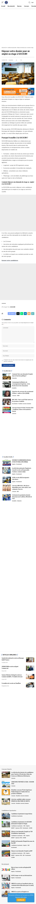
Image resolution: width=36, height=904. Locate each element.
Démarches (14, 378)
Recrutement (19, 464)
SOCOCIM (12, 307)
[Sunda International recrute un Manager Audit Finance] (30, 659)
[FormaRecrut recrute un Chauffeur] (30, 684)
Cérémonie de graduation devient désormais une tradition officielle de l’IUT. (22, 496)
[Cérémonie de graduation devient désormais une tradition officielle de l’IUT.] (7, 497)
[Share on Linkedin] (25, 313)
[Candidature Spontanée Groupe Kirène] (6, 816)
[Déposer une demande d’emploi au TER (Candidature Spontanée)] (6, 834)
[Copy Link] (32, 313)
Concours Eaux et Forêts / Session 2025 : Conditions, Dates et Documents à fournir (22, 409)
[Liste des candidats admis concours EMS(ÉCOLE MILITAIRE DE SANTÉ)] (6, 801)
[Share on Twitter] (18, 313)
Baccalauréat (15, 403)
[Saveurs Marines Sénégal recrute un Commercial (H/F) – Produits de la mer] (30, 676)
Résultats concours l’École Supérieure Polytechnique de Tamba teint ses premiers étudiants (21, 791)
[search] (29, 2)
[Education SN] (6, 2)
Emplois (14, 464)
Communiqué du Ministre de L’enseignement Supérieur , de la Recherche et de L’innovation (21, 383)
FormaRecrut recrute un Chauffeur (11, 683)
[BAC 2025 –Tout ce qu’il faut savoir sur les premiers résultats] (7, 402)
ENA (18, 491)
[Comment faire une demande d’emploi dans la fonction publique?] (7, 376)
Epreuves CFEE (19, 828)
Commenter (11, 60)
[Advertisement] (18, 27)
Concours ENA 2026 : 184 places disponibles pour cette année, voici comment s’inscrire (21, 487)
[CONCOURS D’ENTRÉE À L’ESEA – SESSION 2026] (6, 784)
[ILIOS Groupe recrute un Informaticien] (6, 878)
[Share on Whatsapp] (21, 313)
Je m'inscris (21, 900)
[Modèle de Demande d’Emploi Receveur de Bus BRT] (6, 843)
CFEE (24, 826)
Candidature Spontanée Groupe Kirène (21, 813)
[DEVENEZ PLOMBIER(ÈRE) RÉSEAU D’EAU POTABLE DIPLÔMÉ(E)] (7, 462)
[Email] (29, 313)
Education (19, 500)
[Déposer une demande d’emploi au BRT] (6, 853)
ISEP (28, 845)
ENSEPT (13, 828)
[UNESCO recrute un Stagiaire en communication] (6, 894)
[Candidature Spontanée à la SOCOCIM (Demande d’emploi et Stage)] (6, 824)
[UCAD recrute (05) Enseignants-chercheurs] (7, 480)
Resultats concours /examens (24, 403)
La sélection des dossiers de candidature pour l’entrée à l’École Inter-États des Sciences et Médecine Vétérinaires (22, 774)
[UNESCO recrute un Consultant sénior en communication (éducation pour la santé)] (6, 886)
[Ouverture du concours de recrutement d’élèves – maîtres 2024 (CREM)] (7, 394)
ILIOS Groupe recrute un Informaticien (21, 875)
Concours (14, 395)
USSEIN (30, 828)
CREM (18, 395)
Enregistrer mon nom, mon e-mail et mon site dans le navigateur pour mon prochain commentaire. (18, 360)
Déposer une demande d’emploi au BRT (21, 851)
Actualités (14, 388)
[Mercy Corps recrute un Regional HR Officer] (6, 869)
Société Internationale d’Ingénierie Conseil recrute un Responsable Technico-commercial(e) (21, 469)
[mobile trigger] (3, 2)
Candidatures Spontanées (17, 816)
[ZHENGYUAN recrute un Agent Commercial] (30, 668)
